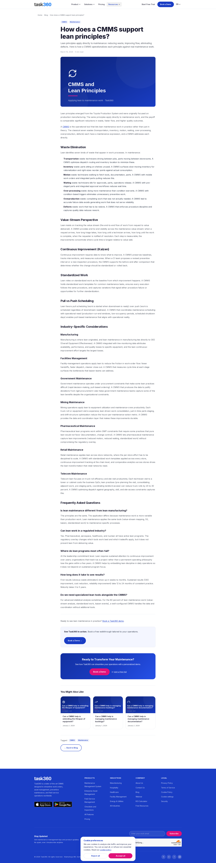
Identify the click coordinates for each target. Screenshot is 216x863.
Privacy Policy (167, 783)
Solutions (88, 4)
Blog (46, 15)
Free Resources (142, 806)
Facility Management (118, 797)
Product (74, 4)
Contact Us (140, 788)
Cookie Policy (166, 792)
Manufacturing (116, 783)
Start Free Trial (148, 4)
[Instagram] (180, 857)
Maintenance (75, 22)
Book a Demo (165, 4)
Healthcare (114, 792)
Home (40, 15)
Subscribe (174, 834)
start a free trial (120, 672)
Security (164, 801)
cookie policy (105, 850)
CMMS (64, 22)
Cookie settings (167, 797)
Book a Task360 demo (113, 621)
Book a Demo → (75, 640)
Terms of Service (168, 788)
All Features (89, 814)
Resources (113, 4)
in (169, 857)
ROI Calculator (141, 801)
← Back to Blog (71, 748)
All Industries (115, 806)
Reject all (95, 856)
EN (177, 4)
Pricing (101, 4)
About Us (139, 783)
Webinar (139, 797)
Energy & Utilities (116, 801)
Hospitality (114, 788)
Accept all (120, 856)
